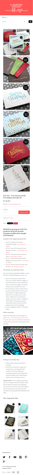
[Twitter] (4, 457)
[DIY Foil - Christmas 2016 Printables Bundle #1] (16, 42)
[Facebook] (9, 457)
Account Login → (6, 452)
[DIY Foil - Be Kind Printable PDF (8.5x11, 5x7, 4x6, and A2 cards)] (10, 434)
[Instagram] (20, 457)
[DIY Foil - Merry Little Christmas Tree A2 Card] (23, 434)
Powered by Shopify (6, 468)
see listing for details (16, 256)
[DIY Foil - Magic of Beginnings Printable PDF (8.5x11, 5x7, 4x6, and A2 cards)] (10, 421)
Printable (11, 218)
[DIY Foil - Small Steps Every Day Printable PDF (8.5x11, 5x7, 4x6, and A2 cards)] (23, 408)
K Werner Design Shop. (11, 466)
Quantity (5, 209)
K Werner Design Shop (14, 204)
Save (16, 223)
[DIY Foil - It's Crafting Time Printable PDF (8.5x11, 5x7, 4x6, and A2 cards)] (23, 421)
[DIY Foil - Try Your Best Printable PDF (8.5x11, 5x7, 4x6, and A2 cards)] (10, 408)
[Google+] (4, 461)
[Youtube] (15, 457)
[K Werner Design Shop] (16, 5)
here (25, 275)
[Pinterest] (26, 457)
